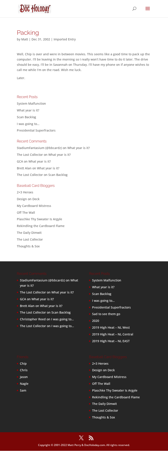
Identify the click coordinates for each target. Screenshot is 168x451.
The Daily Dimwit (29, 233)
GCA (20, 161)
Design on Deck (28, 199)
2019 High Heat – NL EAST (111, 341)
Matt (24, 39)
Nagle (24, 384)
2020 (95, 321)
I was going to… (28, 124)
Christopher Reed (33, 319)
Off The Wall (26, 212)
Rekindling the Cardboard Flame (41, 226)
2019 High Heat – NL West (111, 327)
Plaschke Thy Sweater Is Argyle (39, 219)
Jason (24, 377)
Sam (23, 390)
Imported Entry (65, 39)
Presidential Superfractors (36, 130)
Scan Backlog (26, 117)
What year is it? (28, 110)
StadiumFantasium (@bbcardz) (39, 148)
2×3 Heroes (25, 192)
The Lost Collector (30, 239)
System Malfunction (31, 103)
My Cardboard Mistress (34, 206)
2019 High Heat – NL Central (112, 334)
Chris (24, 370)
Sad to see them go (106, 314)
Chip (23, 363)
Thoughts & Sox (28, 246)
